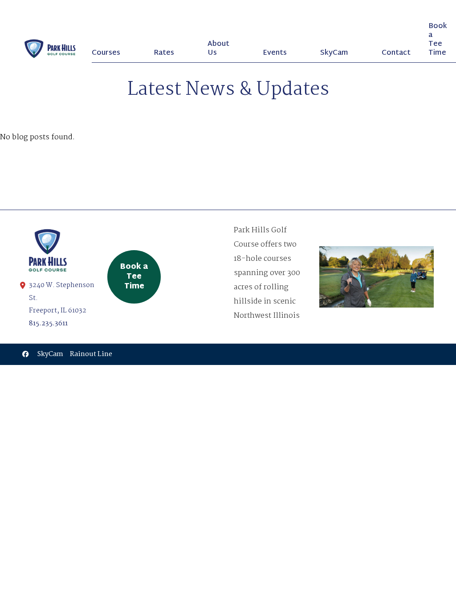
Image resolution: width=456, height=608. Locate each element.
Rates (164, 53)
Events (275, 53)
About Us (218, 49)
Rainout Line (91, 354)
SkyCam (334, 53)
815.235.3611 (48, 323)
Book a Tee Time (437, 40)
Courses (106, 53)
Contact (396, 53)
